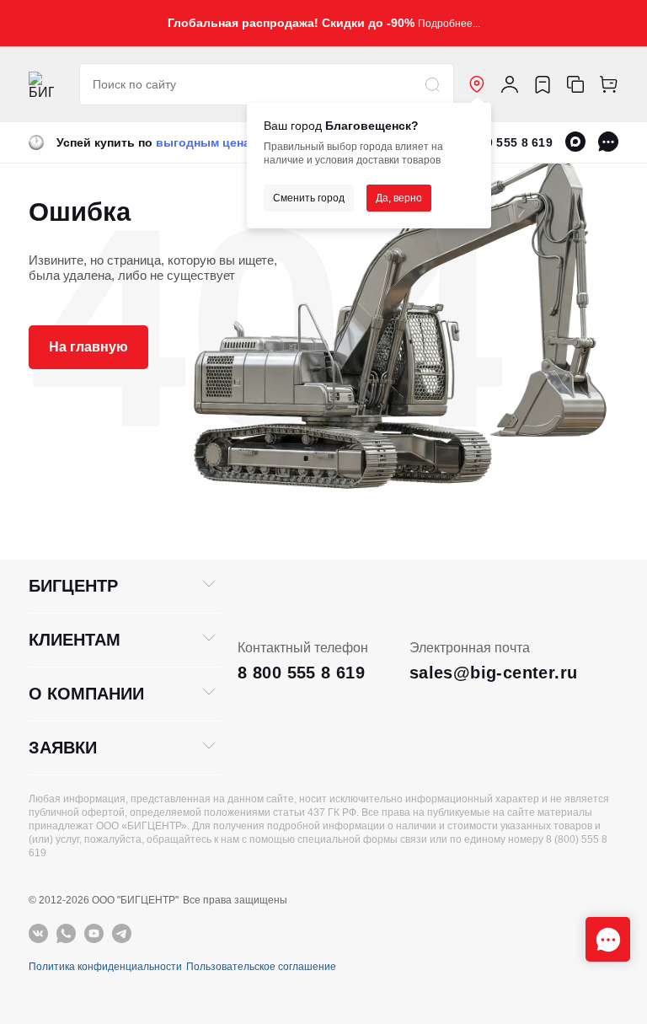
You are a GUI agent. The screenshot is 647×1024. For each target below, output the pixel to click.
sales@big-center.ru (493, 672)
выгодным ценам (207, 142)
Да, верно (399, 198)
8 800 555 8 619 (507, 142)
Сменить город (309, 198)
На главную (88, 347)
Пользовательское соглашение (261, 967)
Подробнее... (449, 23)
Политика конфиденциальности (105, 967)
